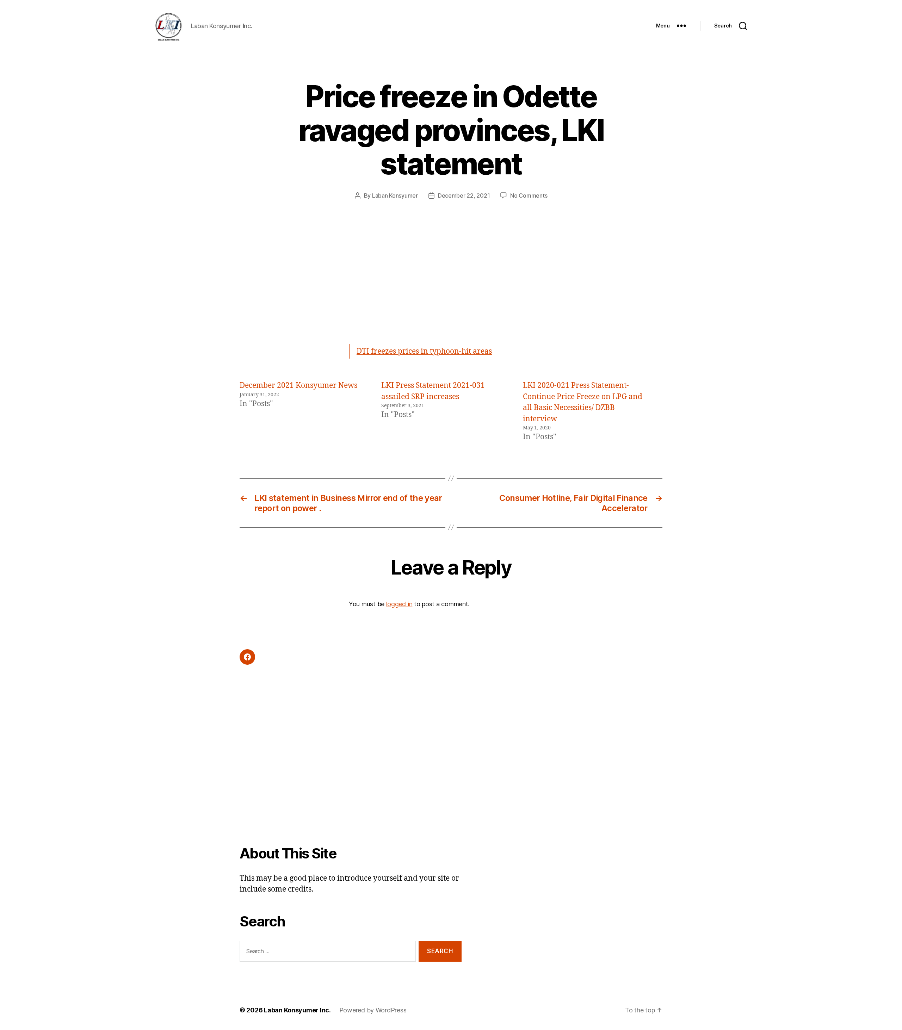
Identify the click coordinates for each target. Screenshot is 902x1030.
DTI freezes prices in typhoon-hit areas (424, 351)
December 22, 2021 (464, 195)
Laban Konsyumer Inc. (297, 1010)
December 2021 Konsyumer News (298, 385)
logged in (399, 604)
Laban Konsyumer (395, 195)
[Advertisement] (451, 280)
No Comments (528, 195)
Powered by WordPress (373, 1010)
